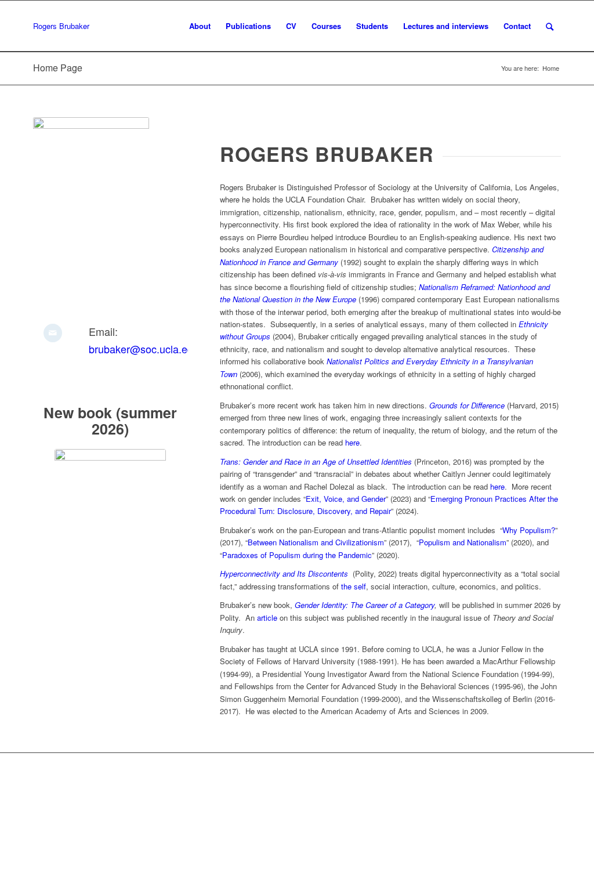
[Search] (549, 26)
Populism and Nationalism (462, 542)
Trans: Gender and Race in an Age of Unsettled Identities (316, 461)
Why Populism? (528, 529)
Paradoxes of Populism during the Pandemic (297, 554)
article (267, 617)
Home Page (57, 67)
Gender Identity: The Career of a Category (364, 604)
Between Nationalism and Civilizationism (316, 542)
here (352, 442)
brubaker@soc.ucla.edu (144, 348)
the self (353, 586)
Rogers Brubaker (61, 25)
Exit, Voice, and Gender (346, 498)
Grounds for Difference (467, 405)
